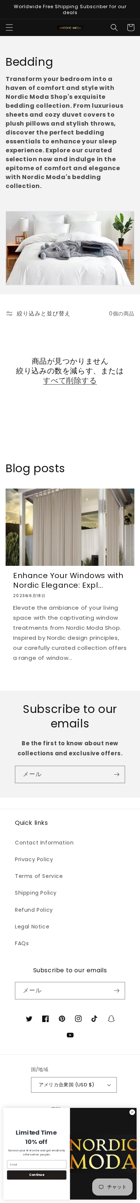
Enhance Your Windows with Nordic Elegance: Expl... (68, 580)
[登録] (116, 774)
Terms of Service (39, 876)
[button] (9, 27)
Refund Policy (34, 910)
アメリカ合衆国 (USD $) (66, 1084)
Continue (36, 1175)
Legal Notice (32, 926)
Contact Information (44, 842)
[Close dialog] (132, 1112)
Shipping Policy (36, 892)
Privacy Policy (34, 859)
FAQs (22, 943)
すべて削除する (70, 380)
